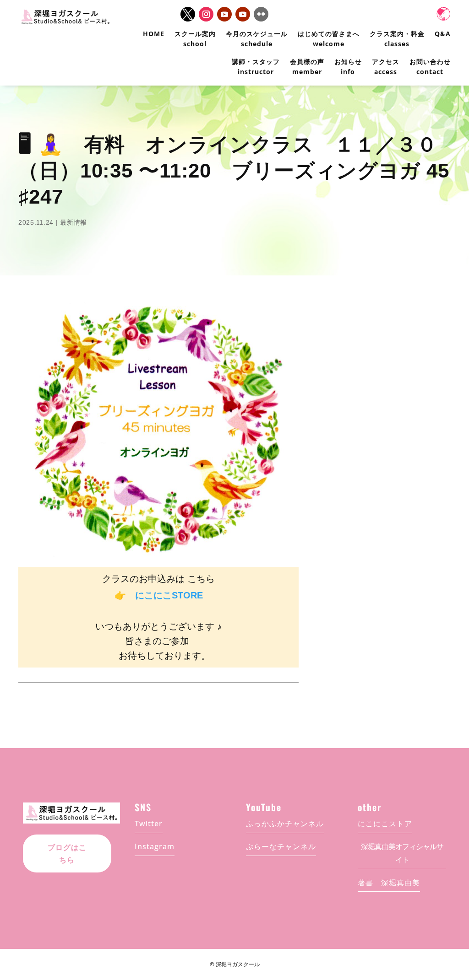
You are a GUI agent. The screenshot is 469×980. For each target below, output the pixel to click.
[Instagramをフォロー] (206, 14)
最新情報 (73, 222)
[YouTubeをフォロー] (224, 14)
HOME (153, 33)
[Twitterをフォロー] (187, 14)
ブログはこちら (67, 854)
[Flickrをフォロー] (261, 14)
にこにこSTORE (169, 595)
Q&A (443, 33)
